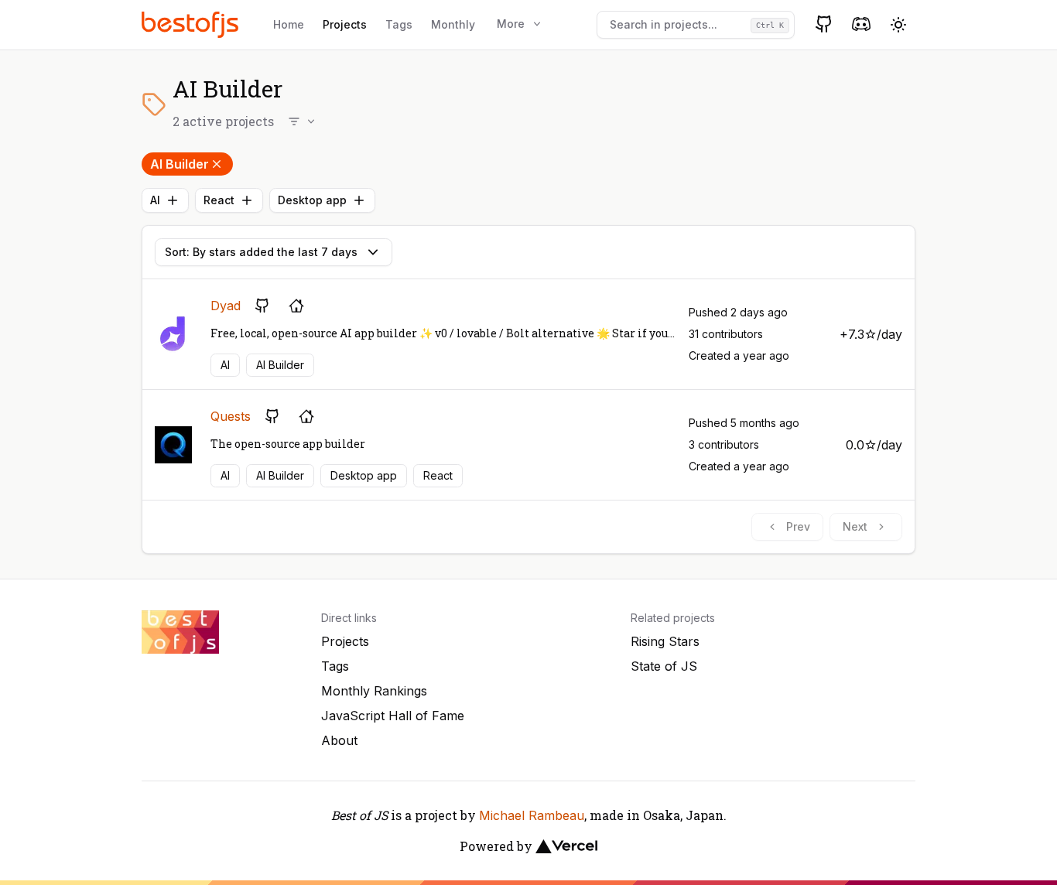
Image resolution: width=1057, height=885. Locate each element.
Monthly (453, 24)
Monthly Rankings (374, 691)
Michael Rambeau (531, 815)
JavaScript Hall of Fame (392, 715)
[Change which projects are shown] (302, 121)
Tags (398, 24)
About (339, 740)
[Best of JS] (192, 24)
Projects (345, 24)
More (511, 23)
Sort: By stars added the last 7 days (261, 251)
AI (155, 200)
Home (288, 24)
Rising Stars (665, 641)
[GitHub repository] (262, 305)
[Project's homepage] (296, 305)
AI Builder (179, 164)
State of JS (664, 666)
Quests (230, 416)
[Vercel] (566, 846)
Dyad (225, 305)
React (219, 200)
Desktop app (312, 200)
